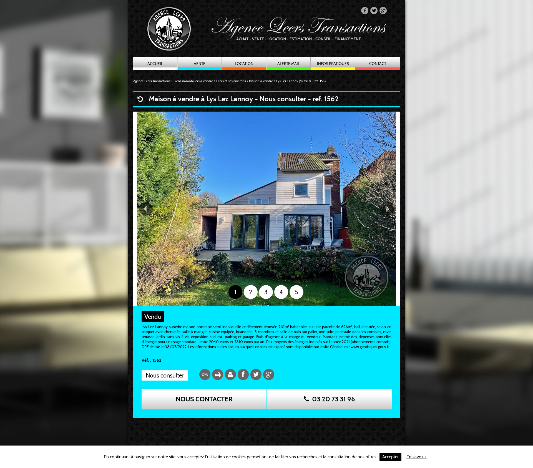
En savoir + (416, 456)
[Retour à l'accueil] (173, 33)
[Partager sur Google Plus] (268, 374)
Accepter (390, 456)
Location (244, 63)
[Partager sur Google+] (383, 10)
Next (387, 209)
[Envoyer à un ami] (230, 374)
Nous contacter (204, 399)
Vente (199, 63)
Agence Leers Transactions (151, 81)
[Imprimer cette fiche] (217, 374)
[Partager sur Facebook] (364, 10)
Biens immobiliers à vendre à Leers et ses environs (210, 81)
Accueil (155, 63)
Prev (146, 209)
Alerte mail (288, 63)
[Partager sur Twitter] (374, 10)
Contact (377, 63)
